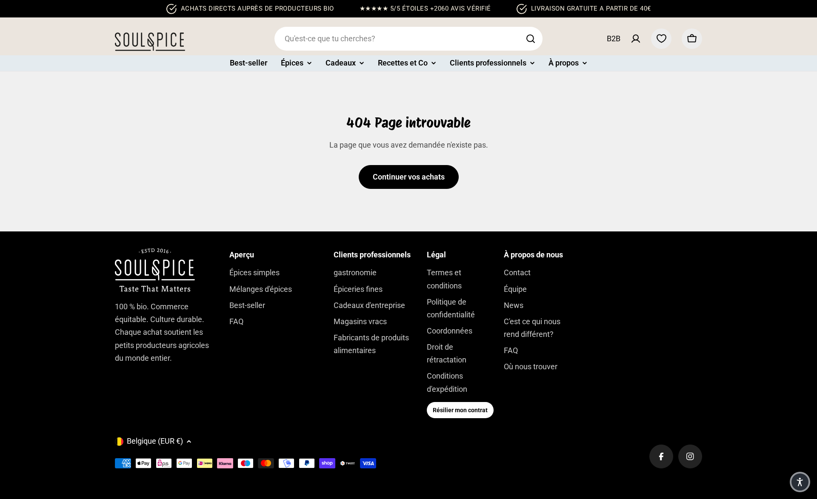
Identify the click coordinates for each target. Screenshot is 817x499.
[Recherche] (531, 39)
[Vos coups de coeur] (661, 39)
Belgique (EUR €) (155, 440)
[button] (800, 482)
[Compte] (636, 39)
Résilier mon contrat (460, 410)
